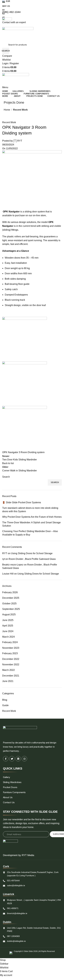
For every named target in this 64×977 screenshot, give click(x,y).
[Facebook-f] (5, 758)
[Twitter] (12, 758)
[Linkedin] (18, 758)
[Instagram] (24, 758)
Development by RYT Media (18, 855)
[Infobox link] (32, 479)
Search (55, 482)
